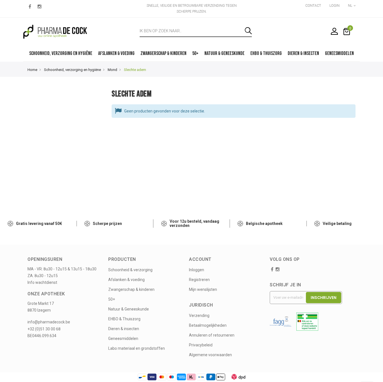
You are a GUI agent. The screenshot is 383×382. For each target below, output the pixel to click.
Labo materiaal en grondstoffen (136, 348)
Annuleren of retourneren (211, 335)
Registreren (199, 279)
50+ (111, 299)
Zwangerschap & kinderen (131, 289)
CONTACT (313, 6)
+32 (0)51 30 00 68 (44, 329)
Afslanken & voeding (126, 279)
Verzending (199, 315)
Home (32, 70)
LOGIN (334, 6)
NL (350, 6)
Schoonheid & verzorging (130, 270)
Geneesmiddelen (123, 338)
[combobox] (192, 30)
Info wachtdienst (42, 282)
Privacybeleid (201, 345)
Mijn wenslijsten (203, 289)
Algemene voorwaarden (210, 355)
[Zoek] (248, 30)
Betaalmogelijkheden (208, 325)
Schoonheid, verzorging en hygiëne (72, 70)
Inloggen (196, 270)
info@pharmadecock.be (48, 322)
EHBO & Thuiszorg (124, 319)
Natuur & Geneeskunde (128, 309)
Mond (112, 70)
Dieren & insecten (123, 328)
